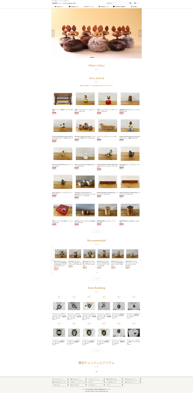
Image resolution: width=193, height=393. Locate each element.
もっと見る (96, 248)
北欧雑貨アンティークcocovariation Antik (64, 3)
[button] (53, 42)
